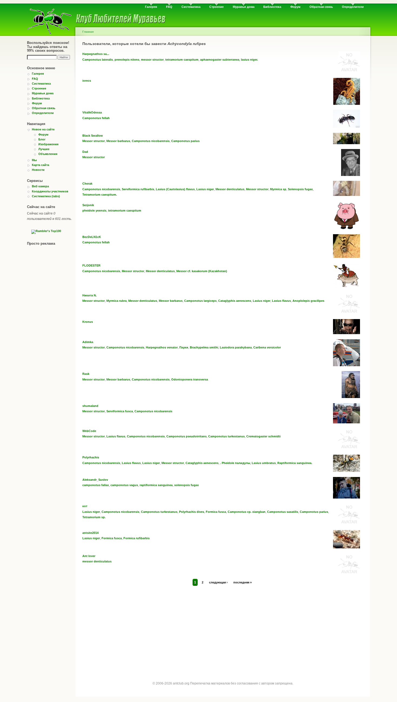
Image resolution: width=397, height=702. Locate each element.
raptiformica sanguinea (156, 485)
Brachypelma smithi (204, 347)
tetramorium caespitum (181, 59)
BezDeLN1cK (91, 236)
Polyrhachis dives (191, 511)
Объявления (47, 153)
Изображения (48, 144)
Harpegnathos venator (162, 347)
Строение (216, 6)
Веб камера (40, 186)
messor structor (152, 59)
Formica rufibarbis (136, 538)
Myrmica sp (278, 189)
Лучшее (43, 149)
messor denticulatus (97, 561)
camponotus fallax (95, 485)
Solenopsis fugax (300, 189)
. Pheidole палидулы (235, 463)
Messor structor (93, 141)
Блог (42, 139)
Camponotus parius (185, 141)
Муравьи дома (243, 6)
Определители (353, 6)
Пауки (183, 347)
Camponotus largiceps (200, 300)
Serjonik (88, 205)
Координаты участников (50, 191)
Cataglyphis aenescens (234, 300)
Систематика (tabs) (46, 196)
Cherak (87, 183)
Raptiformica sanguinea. (294, 463)
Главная (88, 31)
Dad (85, 151)
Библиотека (272, 6)
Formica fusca (216, 511)
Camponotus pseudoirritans (186, 436)
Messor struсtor (93, 379)
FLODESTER (91, 265)
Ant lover (88, 556)
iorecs (86, 80)
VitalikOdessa (92, 112)
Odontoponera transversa (189, 379)
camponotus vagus (124, 485)
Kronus (87, 321)
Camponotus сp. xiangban (246, 511)
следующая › (218, 582)
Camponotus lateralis (97, 59)
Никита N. (89, 295)
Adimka (87, 342)
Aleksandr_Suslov (95, 479)
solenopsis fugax (186, 485)
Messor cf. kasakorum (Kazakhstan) (201, 271)
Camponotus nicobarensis (151, 141)
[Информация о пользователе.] (349, 71)
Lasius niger (205, 189)
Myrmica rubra (116, 300)
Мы (34, 160)
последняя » (242, 582)
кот (84, 506)
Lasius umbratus (264, 463)
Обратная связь (321, 6)
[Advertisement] (222, 628)
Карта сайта (40, 165)
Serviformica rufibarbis (138, 189)
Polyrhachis (90, 457)
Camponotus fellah (96, 118)
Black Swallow (92, 135)
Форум (295, 6)
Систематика (190, 6)
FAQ (169, 6)
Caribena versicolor (267, 347)
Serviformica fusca (119, 411)
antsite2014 (90, 532)
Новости (38, 169)
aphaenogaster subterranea (219, 59)
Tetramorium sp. (94, 517)
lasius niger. (249, 59)
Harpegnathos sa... (95, 54)
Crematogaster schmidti (263, 436)
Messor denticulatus (230, 189)
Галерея (151, 6)
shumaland (90, 405)
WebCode (89, 431)
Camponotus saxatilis (282, 511)
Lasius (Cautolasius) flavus (175, 189)
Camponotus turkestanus (226, 436)
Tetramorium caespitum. (99, 194)
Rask (85, 373)
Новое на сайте (43, 129)
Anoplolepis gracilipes (308, 300)
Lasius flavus (281, 300)
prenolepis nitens (127, 59)
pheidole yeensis (94, 210)
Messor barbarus (118, 141)
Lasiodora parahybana (236, 347)
